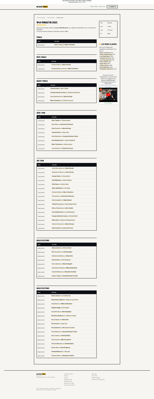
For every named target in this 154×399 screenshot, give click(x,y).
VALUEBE (42, 7)
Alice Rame (103, 63)
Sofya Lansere (104, 65)
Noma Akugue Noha (106, 54)
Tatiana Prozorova (105, 58)
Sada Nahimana (104, 67)
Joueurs (66, 377)
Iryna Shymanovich (105, 60)
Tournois (66, 375)
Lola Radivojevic (105, 56)
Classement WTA (68, 381)
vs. (64, 44)
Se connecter (112, 6)
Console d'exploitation (69, 385)
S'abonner (94, 374)
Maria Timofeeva (105, 52)
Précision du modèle (69, 383)
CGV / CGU (94, 375)
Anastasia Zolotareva (106, 69)
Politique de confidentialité (98, 379)
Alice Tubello (104, 61)
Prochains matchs (68, 374)
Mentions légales (96, 377)
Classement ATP (68, 379)
